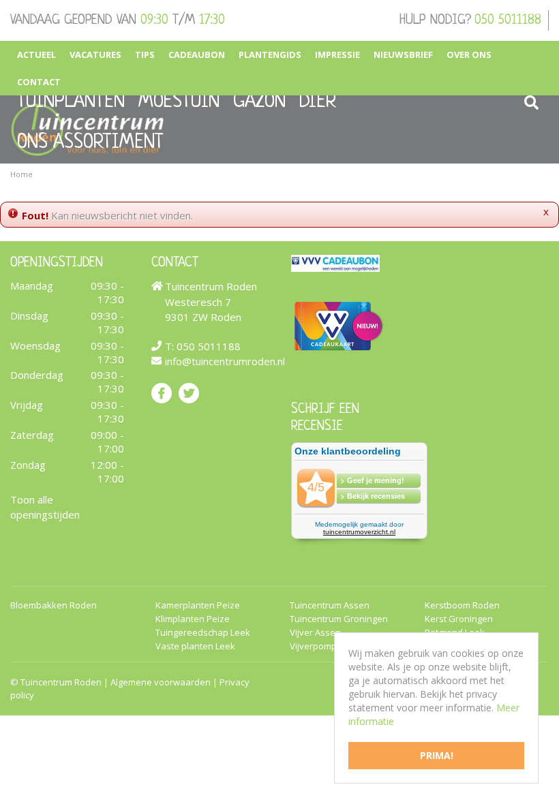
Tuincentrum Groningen (339, 618)
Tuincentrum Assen (329, 605)
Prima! (436, 755)
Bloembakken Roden (53, 605)
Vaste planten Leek (195, 645)
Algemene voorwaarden (160, 681)
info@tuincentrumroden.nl (225, 361)
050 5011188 (507, 20)
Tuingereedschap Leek (202, 632)
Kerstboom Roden (462, 605)
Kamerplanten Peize (197, 605)
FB (161, 392)
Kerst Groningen (459, 618)
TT (189, 392)
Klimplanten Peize (192, 618)
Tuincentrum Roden (61, 681)
